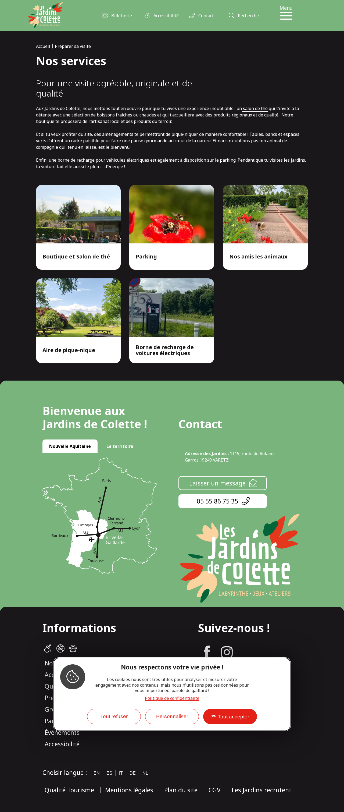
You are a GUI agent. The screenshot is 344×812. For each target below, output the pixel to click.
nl (145, 773)
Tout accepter (233, 716)
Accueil (43, 46)
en (97, 773)
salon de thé (255, 108)
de (133, 773)
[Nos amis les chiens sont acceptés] (73, 649)
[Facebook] (207, 652)
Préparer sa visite (73, 46)
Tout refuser (114, 716)
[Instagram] (227, 652)
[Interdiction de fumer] (60, 649)
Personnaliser (172, 716)
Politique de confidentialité (172, 698)
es (109, 773)
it (121, 773)
